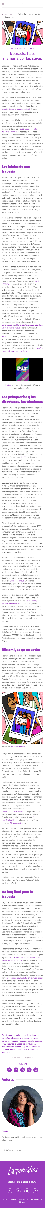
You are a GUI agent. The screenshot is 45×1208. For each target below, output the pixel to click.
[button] (3, 3)
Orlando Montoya (17, 580)
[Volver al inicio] (22, 3)
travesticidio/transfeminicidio (14, 811)
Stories (8, 385)
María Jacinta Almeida (25, 324)
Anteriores (17, 1057)
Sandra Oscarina (8, 324)
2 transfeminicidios (17, 822)
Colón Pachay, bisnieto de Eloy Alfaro (19, 602)
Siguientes (27, 1057)
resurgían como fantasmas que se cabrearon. (22, 349)
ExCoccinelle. (7, 336)
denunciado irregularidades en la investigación (24, 977)
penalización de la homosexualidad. (16, 108)
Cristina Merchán (18, 746)
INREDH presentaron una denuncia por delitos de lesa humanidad (21, 959)
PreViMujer (7, 1043)
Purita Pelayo (14, 327)
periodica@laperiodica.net (22, 1182)
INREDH (24, 457)
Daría (31, 48)
